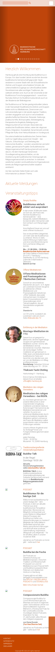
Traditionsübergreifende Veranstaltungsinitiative (33, 448)
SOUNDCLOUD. (42, 582)
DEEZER (37, 580)
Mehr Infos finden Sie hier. (33, 585)
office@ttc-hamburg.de (32, 381)
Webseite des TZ (34, 318)
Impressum (7, 644)
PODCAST (27, 489)
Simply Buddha (29, 200)
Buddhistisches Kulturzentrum (36, 251)
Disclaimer (7, 646)
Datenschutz (8, 641)
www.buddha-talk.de (36, 468)
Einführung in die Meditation (35, 327)
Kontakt (7, 638)
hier (38, 542)
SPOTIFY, (30, 580)
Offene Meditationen (32, 270)
